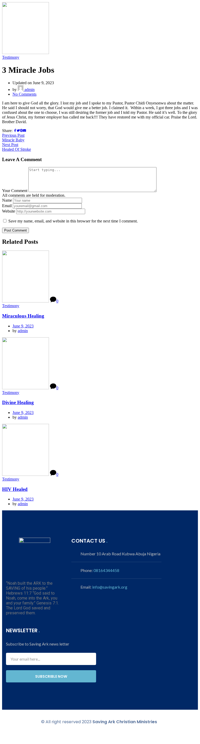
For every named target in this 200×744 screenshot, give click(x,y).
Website (8, 211)
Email (7, 205)
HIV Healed (15, 489)
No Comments (24, 94)
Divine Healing (18, 402)
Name (7, 200)
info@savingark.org (109, 586)
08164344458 (106, 570)
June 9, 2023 (23, 326)
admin (29, 89)
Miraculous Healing (23, 316)
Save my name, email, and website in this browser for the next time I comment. (73, 221)
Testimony (10, 57)
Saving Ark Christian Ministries (124, 722)
